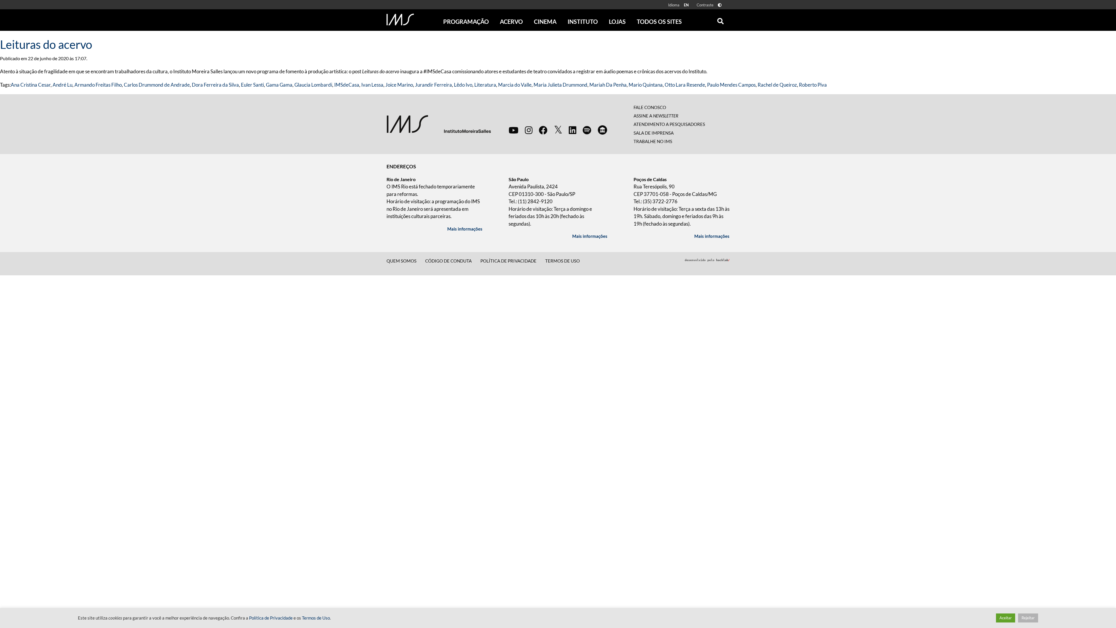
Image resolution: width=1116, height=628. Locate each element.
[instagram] (528, 130)
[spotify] (587, 130)
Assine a (656, 115)
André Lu (62, 85)
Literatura (485, 85)
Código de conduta (448, 260)
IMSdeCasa (346, 85)
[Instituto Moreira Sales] (439, 123)
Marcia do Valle (515, 85)
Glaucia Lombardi (313, 85)
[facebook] (543, 130)
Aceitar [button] (1005, 617)
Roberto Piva (813, 85)
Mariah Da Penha (608, 85)
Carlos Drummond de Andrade (157, 85)
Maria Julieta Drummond (560, 85)
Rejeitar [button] (1028, 617)
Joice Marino (399, 85)
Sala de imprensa (654, 132)
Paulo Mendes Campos (731, 85)
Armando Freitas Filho (98, 85)
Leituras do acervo (46, 44)
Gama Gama (279, 85)
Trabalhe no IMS (653, 141)
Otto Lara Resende (685, 85)
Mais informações (464, 228)
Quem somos (401, 260)
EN (686, 5)
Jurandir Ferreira (433, 85)
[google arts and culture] (602, 130)
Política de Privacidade (271, 617)
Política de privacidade (508, 260)
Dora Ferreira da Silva (215, 85)
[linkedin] (572, 130)
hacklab (722, 260)
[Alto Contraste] (719, 5)
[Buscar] (720, 19)
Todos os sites (659, 21)
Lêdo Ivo (463, 85)
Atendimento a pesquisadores (669, 124)
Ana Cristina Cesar (31, 85)
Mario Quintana (646, 85)
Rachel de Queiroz (777, 85)
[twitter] (558, 130)
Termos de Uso (562, 260)
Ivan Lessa (372, 85)
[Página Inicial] (400, 19)
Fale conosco (650, 107)
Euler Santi (252, 85)
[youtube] (513, 130)
